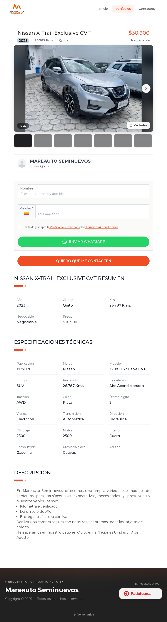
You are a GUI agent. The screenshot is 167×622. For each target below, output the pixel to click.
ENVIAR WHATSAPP (87, 242)
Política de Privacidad (64, 227)
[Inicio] (17, 9)
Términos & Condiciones (102, 227)
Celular (26, 208)
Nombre (26, 188)
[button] (23, 140)
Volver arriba (85, 614)
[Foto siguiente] (146, 88)
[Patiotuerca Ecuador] (140, 593)
